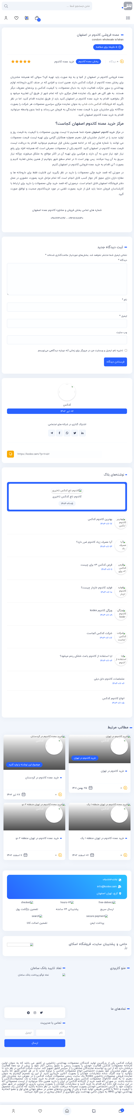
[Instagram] (35, 1012)
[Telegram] (28, 1012)
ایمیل (123, 316)
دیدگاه (122, 260)
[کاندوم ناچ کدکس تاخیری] (67, 490)
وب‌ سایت (121, 332)
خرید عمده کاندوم (64, 62)
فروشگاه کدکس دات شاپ (97, 104)
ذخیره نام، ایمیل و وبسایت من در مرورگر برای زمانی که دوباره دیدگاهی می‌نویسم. (80, 350)
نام (124, 299)
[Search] (6, 6)
